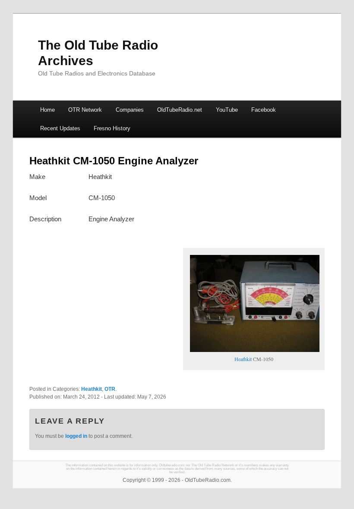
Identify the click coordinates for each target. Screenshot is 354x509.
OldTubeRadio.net (179, 110)
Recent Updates (60, 128)
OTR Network (85, 110)
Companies (130, 110)
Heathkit (243, 358)
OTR (109, 389)
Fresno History (112, 128)
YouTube (227, 110)
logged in (76, 436)
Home (47, 110)
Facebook (263, 110)
